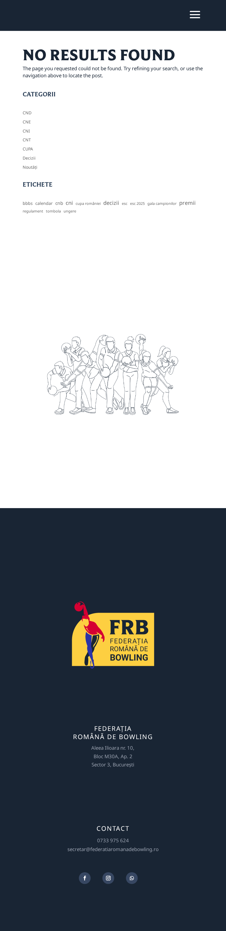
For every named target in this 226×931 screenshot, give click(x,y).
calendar (44, 203)
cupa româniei (88, 203)
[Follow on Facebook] (85, 878)
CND (27, 112)
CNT (27, 140)
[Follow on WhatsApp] (132, 878)
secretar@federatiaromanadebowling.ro (113, 849)
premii (187, 203)
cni (69, 203)
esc (124, 203)
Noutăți (30, 167)
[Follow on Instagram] (108, 878)
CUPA (28, 149)
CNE (27, 122)
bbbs (28, 203)
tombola (53, 211)
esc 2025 (137, 203)
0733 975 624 (113, 840)
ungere (70, 211)
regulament (33, 211)
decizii (111, 203)
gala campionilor (162, 203)
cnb (59, 203)
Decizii (29, 158)
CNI (26, 131)
